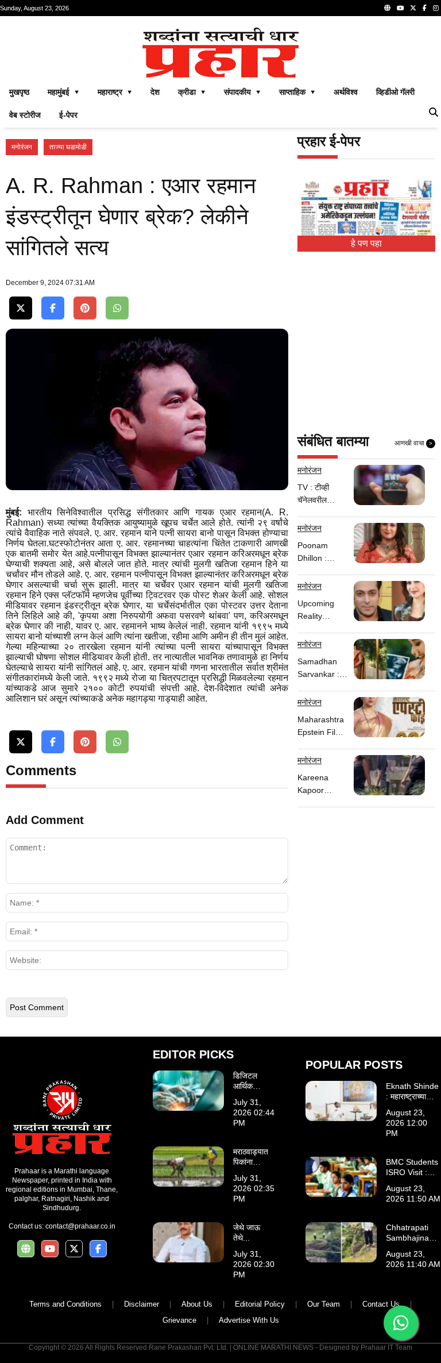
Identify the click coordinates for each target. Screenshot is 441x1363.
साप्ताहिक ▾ (297, 92)
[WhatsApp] (117, 308)
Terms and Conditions (65, 1304)
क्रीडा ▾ (192, 92)
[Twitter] (413, 8)
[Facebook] (425, 8)
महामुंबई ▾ (63, 92)
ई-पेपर (68, 115)
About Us (196, 1304)
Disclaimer (141, 1304)
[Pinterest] (85, 308)
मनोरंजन (21, 147)
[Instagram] (436, 8)
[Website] (387, 8)
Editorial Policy (260, 1304)
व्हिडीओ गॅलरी (395, 92)
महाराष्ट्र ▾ (115, 92)
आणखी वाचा (413, 443)
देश (155, 92)
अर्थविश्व (346, 92)
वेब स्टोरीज (25, 115)
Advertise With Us (249, 1320)
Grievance (179, 1320)
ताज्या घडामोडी (68, 147)
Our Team (323, 1304)
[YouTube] (400, 8)
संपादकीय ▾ (242, 92)
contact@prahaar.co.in (80, 1226)
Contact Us (381, 1304)
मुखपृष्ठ (19, 92)
